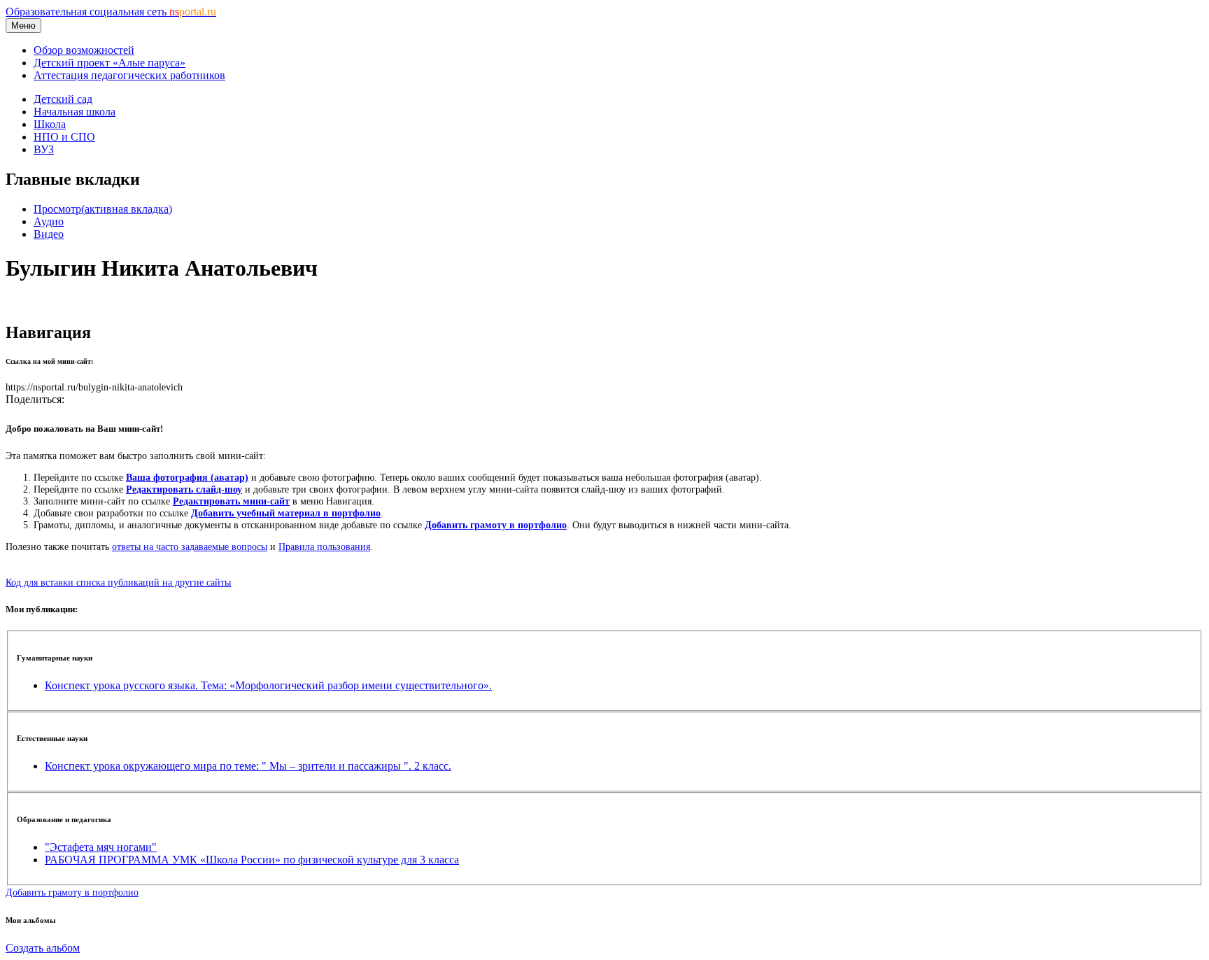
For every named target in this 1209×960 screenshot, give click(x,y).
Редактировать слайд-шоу (184, 489)
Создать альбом (43, 948)
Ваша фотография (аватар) (187, 477)
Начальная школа (74, 112)
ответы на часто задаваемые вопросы (189, 546)
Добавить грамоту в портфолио (496, 524)
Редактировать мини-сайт (231, 501)
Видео (49, 234)
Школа (50, 124)
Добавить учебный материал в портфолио (286, 512)
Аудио (49, 221)
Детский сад (63, 99)
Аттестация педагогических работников (129, 75)
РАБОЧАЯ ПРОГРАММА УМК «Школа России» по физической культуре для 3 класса (252, 860)
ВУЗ (44, 149)
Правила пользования (324, 546)
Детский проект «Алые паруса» (109, 63)
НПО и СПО (64, 137)
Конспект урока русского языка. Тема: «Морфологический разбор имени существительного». (268, 685)
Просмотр (103, 209)
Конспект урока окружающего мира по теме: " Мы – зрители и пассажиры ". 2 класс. (248, 766)
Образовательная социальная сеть (111, 11)
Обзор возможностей (84, 50)
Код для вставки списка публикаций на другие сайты (118, 582)
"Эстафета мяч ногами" (101, 847)
